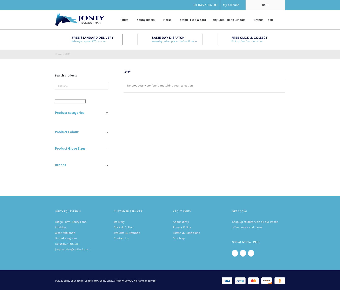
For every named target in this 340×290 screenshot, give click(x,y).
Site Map (179, 238)
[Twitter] (243, 253)
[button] (279, 19)
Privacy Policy (182, 227)
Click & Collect (124, 227)
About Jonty (181, 222)
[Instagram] (251, 253)
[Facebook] (235, 253)
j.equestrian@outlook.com (72, 249)
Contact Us (121, 238)
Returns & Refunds (127, 233)
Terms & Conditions (186, 233)
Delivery (119, 222)
